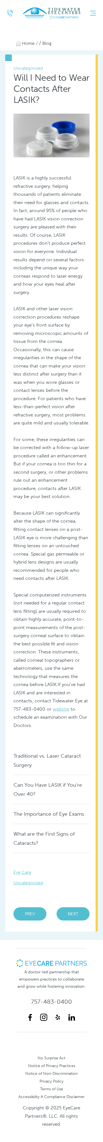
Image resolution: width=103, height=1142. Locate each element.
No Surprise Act (51, 1057)
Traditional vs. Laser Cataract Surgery (47, 760)
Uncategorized (28, 882)
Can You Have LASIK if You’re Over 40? (47, 789)
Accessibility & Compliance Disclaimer (51, 1096)
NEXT (73, 913)
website (61, 709)
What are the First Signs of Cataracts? (44, 838)
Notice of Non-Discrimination (51, 1073)
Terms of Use (51, 1088)
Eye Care (22, 872)
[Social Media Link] (30, 1017)
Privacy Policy (51, 1081)
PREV (30, 913)
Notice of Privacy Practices (51, 1065)
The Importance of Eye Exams (48, 814)
